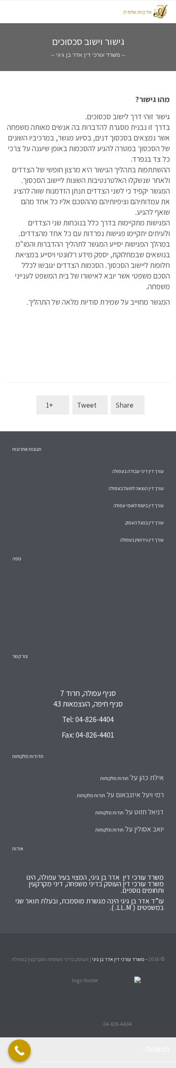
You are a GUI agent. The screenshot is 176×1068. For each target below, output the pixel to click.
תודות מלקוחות (114, 778)
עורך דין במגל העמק (144, 523)
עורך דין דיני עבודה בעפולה (138, 471)
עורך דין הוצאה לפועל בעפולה (136, 488)
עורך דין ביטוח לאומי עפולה (138, 505)
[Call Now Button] (19, 1050)
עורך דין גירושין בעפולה (142, 540)
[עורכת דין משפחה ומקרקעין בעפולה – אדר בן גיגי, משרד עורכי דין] (102, 11)
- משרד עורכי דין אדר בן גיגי (119, 959)
